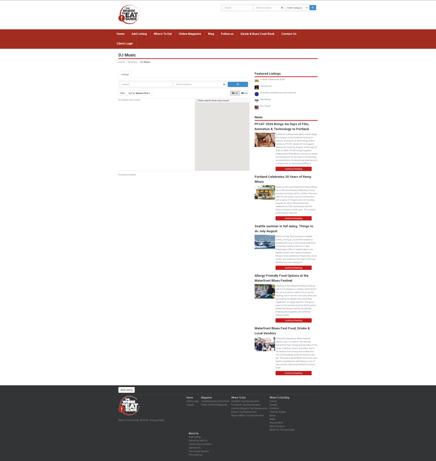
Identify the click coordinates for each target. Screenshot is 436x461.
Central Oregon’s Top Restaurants (249, 408)
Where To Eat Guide (128, 420)
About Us (194, 433)
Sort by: (138, 93)
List (236, 93)
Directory (133, 62)
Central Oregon (278, 412)
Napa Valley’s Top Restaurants (247, 415)
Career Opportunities (200, 444)
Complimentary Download (215, 401)
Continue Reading (293, 169)
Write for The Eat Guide (282, 429)
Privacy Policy (157, 420)
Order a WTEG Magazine (214, 404)
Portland (274, 408)
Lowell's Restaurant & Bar (272, 79)
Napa (272, 419)
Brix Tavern (265, 106)
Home (121, 33)
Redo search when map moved (213, 100)
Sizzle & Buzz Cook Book (257, 33)
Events (273, 401)
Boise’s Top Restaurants (244, 412)
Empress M (265, 86)
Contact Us (289, 33)
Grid (245, 93)
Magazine (206, 397)
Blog (211, 33)
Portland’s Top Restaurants (245, 404)
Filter (122, 93)
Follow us (227, 33)
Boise (273, 415)
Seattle (273, 404)
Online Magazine (190, 33)
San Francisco (277, 426)
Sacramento (276, 422)
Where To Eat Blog (279, 397)
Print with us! (196, 454)
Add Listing (139, 33)
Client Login (125, 43)
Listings (125, 74)
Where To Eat (163, 33)
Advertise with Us (198, 440)
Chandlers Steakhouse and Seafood (278, 92)
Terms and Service (199, 451)
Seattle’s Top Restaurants (245, 401)
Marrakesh (265, 99)
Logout (190, 404)
